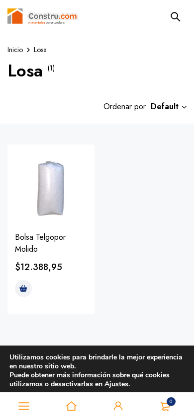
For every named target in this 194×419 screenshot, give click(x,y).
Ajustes (116, 384)
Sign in (118, 406)
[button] (23, 288)
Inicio (15, 50)
